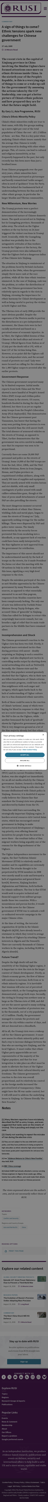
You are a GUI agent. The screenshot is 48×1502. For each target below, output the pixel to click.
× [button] (43, 735)
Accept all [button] (24, 755)
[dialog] (24, 751)
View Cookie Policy (29, 750)
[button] (24, 765)
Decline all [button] (24, 761)
